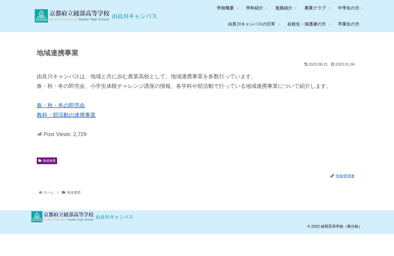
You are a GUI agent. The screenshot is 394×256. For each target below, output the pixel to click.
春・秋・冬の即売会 (61, 105)
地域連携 (49, 161)
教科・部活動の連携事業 (66, 115)
